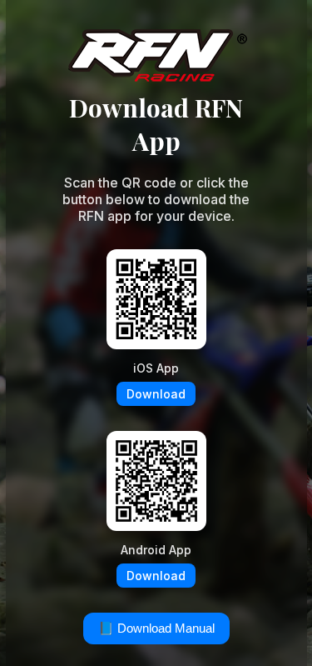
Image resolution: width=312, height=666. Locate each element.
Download (156, 394)
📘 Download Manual (156, 628)
